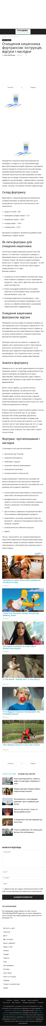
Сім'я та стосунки (9, 977)
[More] (40, 87)
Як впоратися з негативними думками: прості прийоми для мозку (26, 801)
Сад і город (7, 973)
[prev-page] (21, 840)
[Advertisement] (23, 14)
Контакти (40, 1002)
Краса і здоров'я (14, 37)
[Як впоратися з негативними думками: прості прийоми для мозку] (7, 801)
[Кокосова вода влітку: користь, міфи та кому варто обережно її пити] (7, 781)
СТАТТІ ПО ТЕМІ (9, 774)
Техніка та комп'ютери (11, 984)
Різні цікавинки (8, 965)
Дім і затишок (8, 939)
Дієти (5, 936)
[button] (3, 32)
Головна (9, 1000)
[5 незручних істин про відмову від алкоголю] (7, 822)
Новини (6, 951)
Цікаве (5, 988)
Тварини (6, 980)
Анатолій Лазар (9, 55)
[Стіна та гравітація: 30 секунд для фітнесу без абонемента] (7, 832)
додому (4, 37)
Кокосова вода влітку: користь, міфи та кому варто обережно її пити (27, 781)
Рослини (6, 969)
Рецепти (6, 958)
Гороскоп (6, 932)
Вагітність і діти (9, 928)
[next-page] (24, 840)
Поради (6, 954)
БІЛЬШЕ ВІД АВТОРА (26, 774)
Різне (5, 962)
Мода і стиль (8, 947)
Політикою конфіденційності (26, 1019)
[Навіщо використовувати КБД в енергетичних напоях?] (7, 791)
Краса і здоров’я (33, 1000)
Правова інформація (29, 1002)
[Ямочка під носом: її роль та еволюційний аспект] (7, 811)
